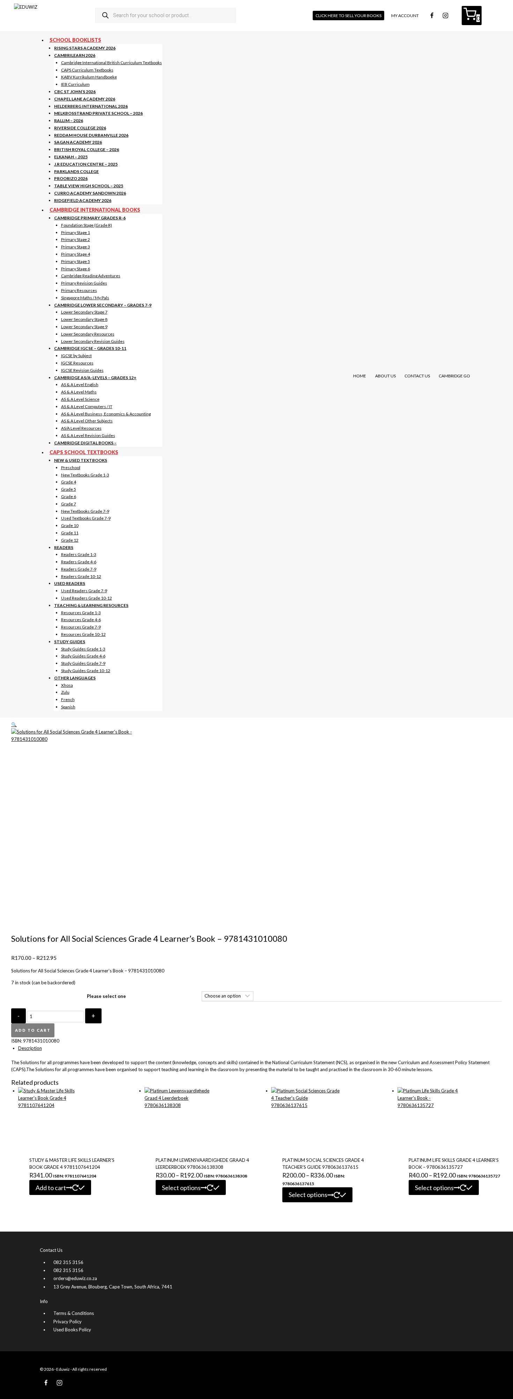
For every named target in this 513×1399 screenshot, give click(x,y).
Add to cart (33, 1030)
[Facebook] (432, 15)
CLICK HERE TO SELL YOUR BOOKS (348, 15)
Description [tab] (30, 1048)
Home (359, 375)
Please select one (106, 996)
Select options (181, 1187)
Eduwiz (63, 1369)
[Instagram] (445, 15)
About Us (385, 375)
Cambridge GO (454, 375)
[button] (14, 724)
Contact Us (417, 375)
